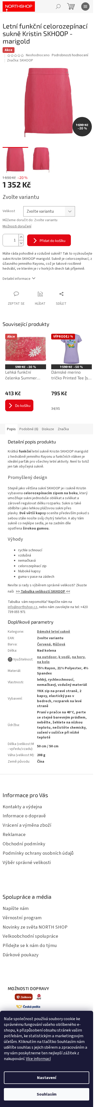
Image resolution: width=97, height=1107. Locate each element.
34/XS (55, 408)
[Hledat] (58, 6)
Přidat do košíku (52, 240)
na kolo (43, 662)
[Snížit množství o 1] (21, 243)
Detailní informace (17, 278)
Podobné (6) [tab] (28, 429)
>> (18, 591)
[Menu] (85, 6)
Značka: (20, 60)
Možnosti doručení (17, 226)
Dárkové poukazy (21, 954)
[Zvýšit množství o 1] (21, 237)
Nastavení (46, 1078)
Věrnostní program (22, 917)
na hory (78, 657)
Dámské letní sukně (53, 631)
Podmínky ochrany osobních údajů (38, 853)
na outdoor (46, 657)
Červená (44, 644)
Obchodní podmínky (24, 843)
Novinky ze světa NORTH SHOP (35, 927)
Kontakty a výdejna (22, 806)
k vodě (64, 657)
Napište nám (16, 908)
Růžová (59, 644)
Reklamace (14, 834)
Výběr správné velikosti (27, 862)
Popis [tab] (11, 429)
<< (67, 591)
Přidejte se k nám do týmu (30, 945)
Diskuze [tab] (48, 429)
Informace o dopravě (24, 815)
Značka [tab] (63, 429)
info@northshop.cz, (23, 607)
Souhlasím (47, 1094)
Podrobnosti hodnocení (70, 55)
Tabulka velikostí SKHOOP (43, 591)
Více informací (38, 1059)
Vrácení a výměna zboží (27, 825)
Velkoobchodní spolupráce (30, 936)
